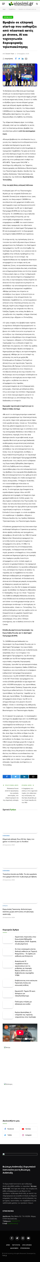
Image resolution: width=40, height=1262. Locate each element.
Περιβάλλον (8, 17)
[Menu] (3, 3)
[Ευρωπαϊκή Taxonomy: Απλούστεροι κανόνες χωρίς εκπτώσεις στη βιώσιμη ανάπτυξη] (20, 893)
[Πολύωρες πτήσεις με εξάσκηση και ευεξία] (8, 1004)
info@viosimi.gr (13, 1223)
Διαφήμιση (14, 1248)
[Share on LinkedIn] (22, 58)
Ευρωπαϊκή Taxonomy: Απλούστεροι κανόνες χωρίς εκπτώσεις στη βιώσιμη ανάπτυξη (18, 911)
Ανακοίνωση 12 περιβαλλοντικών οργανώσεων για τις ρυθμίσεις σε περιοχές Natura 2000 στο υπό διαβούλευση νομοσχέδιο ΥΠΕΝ (24, 968)
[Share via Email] (26, 58)
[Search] (37, 3)
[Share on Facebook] (15, 58)
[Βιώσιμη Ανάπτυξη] (21, 3)
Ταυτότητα (16, 1245)
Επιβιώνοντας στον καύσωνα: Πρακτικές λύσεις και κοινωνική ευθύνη (26, 983)
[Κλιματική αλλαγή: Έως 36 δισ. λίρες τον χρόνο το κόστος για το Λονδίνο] (20, 823)
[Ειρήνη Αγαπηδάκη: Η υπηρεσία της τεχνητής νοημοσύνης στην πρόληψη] (8, 1015)
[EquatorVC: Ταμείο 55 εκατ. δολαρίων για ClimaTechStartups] (8, 994)
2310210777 (15, 1221)
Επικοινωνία (25, 1248)
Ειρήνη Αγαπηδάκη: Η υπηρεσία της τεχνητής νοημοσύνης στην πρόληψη (25, 1014)
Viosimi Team (10, 54)
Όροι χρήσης (27, 1245)
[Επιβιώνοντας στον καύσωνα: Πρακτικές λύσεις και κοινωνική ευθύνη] (8, 983)
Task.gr (4, 1255)
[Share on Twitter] (19, 58)
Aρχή (8, 1245)
